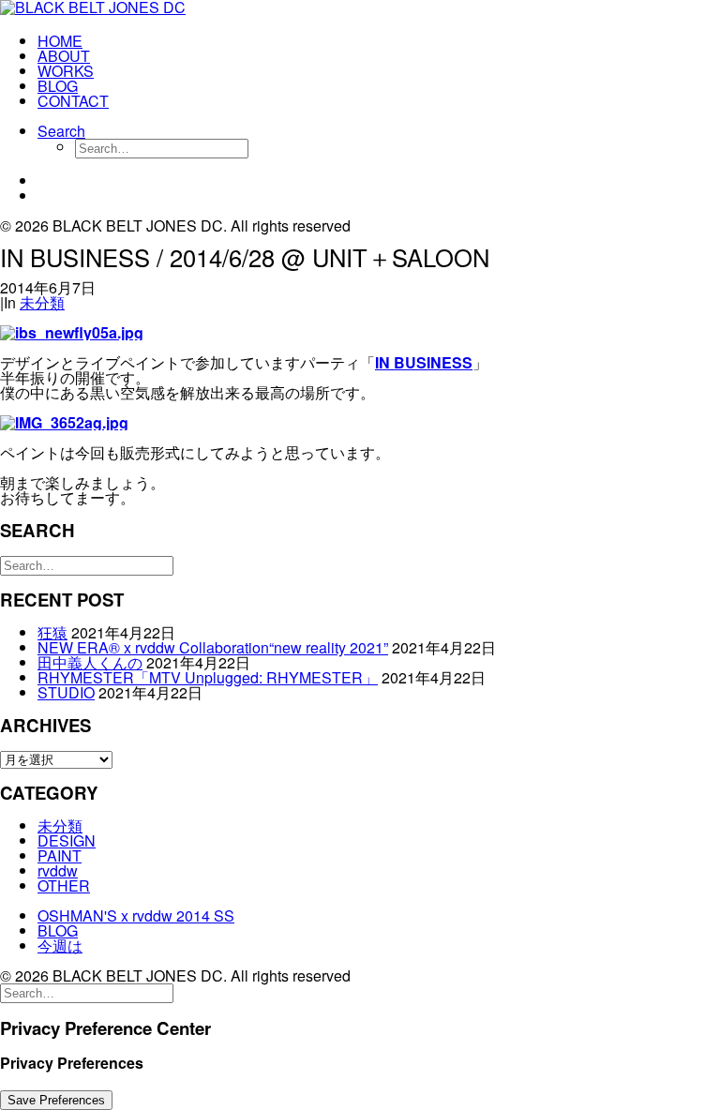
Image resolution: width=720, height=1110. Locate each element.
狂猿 (53, 632)
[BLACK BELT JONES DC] (360, 9)
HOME (60, 41)
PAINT (60, 855)
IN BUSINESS (423, 362)
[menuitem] (379, 41)
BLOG (58, 86)
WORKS (66, 71)
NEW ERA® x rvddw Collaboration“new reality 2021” (213, 647)
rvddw (58, 870)
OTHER (64, 885)
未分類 (42, 302)
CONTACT (73, 101)
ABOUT (64, 56)
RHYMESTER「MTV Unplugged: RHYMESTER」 (208, 677)
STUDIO (66, 692)
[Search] (86, 564)
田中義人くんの (90, 662)
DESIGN (67, 840)
